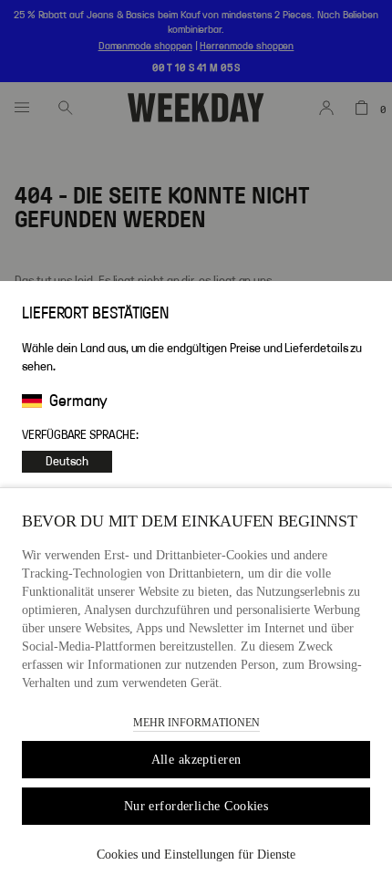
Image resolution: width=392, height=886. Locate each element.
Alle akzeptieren (196, 759)
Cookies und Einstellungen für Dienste (196, 854)
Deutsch (67, 461)
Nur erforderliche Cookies (196, 806)
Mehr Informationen (196, 722)
